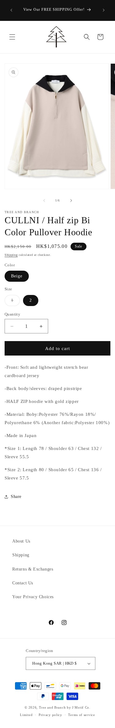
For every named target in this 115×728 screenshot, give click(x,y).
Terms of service (81, 715)
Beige (16, 276)
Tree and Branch (52, 707)
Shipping (11, 255)
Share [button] (16, 496)
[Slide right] (71, 200)
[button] (12, 37)
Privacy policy (50, 715)
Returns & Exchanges (32, 569)
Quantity (12, 314)
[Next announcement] (103, 10)
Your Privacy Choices (33, 597)
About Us (21, 541)
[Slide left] (44, 200)
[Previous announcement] (11, 10)
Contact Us (22, 583)
